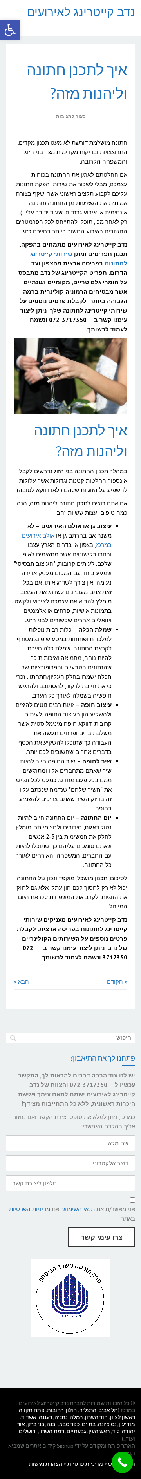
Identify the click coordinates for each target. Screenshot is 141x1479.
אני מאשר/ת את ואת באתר (72, 1213)
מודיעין (127, 1424)
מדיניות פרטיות (85, 1463)
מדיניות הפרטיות (29, 1209)
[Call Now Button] (122, 1462)
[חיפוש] (13, 1038)
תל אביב (108, 1409)
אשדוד (28, 1417)
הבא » (21, 981)
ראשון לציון (122, 1417)
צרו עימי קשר (102, 1237)
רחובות (55, 1409)
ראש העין (99, 1431)
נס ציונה (107, 1424)
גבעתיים (76, 1431)
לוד (115, 1431)
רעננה (45, 1417)
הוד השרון (96, 1417)
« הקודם (117, 981)
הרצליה (87, 1409)
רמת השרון (51, 1431)
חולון (71, 1409)
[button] (10, 30)
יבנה (52, 1424)
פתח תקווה (32, 1409)
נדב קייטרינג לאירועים (81, 12)
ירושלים (28, 1431)
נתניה (60, 1417)
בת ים (89, 1424)
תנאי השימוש (78, 1209)
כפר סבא (69, 1424)
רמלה (76, 1417)
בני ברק (35, 1424)
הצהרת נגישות (45, 1463)
